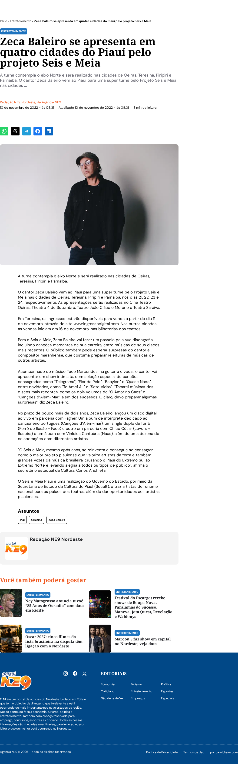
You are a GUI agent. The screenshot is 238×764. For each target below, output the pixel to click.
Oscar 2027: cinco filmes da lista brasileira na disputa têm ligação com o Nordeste (54, 641)
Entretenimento (20, 21)
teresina (36, 520)
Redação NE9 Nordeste (17, 102)
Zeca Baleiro (57, 520)
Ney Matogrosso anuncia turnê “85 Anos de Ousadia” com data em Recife (54, 605)
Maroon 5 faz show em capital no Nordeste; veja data (143, 641)
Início (3, 21)
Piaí (22, 520)
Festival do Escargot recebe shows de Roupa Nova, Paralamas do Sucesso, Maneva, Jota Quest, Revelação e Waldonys (143, 607)
